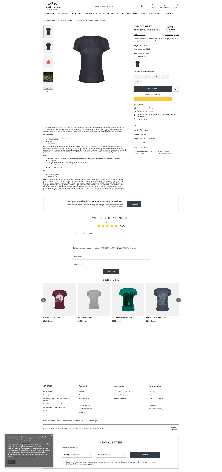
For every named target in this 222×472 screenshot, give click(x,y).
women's (70, 20)
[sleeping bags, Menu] (132, 14)
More (169, 153)
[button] (43, 300)
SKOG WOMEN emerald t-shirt (122, 318)
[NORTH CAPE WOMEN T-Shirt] (162, 299)
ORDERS (47, 386)
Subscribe (145, 455)
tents (143, 14)
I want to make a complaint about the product (56, 399)
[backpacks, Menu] (115, 14)
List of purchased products (88, 402)
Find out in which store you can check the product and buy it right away (157, 115)
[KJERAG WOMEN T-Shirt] (59, 299)
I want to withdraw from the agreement (57, 404)
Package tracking (49, 395)
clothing (63, 14)
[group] (91, 59)
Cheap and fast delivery (145, 108)
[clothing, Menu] (68, 14)
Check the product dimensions (144, 71)
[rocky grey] (138, 64)
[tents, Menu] (147, 14)
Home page (55, 20)
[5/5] (116, 226)
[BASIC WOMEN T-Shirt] (94, 299)
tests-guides (154, 14)
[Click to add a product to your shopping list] (176, 89)
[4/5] (111, 226)
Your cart (82, 395)
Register (82, 391)
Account (83, 386)
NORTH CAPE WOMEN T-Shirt (156, 318)
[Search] (142, 6)
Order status (47, 391)
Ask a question (134, 204)
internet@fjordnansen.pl (52, 421)
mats (135, 14)
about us (168, 14)
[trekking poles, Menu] (102, 14)
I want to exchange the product (54, 407)
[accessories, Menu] (57, 14)
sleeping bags (124, 14)
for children (76, 14)
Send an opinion (111, 271)
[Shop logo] (52, 6)
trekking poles (93, 14)
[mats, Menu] (139, 14)
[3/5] (107, 226)
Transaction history (85, 405)
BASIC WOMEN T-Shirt (85, 318)
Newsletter (82, 412)
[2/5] (103, 226)
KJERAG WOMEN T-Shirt (51, 318)
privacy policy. (89, 464)
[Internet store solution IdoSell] (174, 428)
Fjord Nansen (144, 130)
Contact (46, 411)
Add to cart (152, 89)
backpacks (108, 14)
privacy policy (26, 443)
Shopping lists (84, 398)
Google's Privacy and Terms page (25, 456)
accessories (49, 14)
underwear (79, 20)
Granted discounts (85, 409)
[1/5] (98, 226)
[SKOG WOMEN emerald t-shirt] (128, 299)
